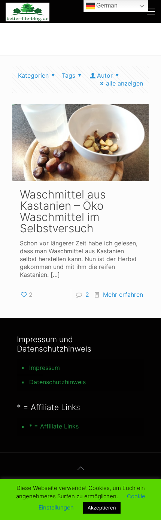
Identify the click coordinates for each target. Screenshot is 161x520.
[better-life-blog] (27, 11)
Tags (68, 75)
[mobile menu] (151, 11)
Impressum (44, 367)
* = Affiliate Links (54, 426)
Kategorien (33, 75)
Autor (105, 75)
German (106, 5)
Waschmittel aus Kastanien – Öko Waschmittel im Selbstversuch (63, 211)
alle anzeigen (124, 83)
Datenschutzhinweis (57, 382)
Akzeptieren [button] (102, 508)
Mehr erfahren (123, 294)
